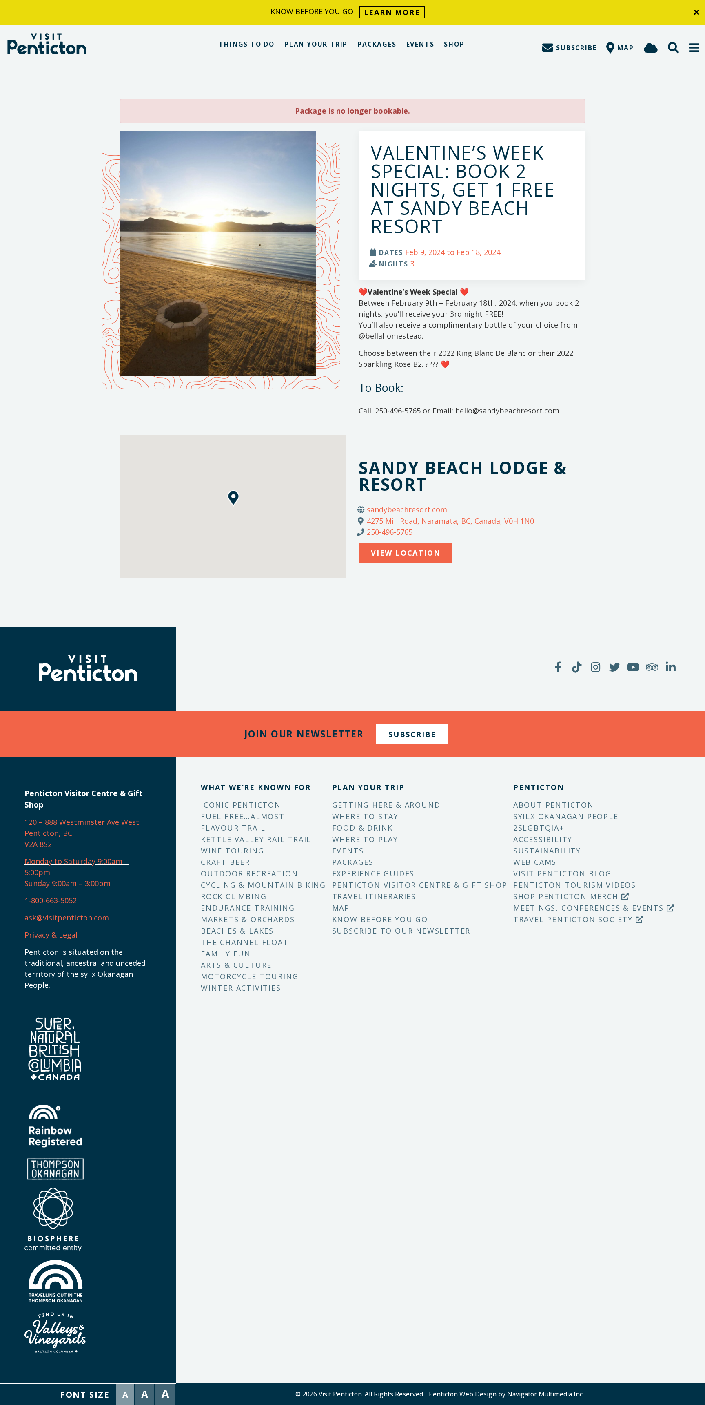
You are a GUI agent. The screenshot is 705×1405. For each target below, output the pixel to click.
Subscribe (412, 734)
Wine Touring (232, 851)
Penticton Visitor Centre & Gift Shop (420, 885)
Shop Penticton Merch (567, 896)
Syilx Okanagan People (566, 816)
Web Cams (534, 862)
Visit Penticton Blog (562, 873)
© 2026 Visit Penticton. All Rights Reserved (359, 1393)
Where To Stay (365, 816)
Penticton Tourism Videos (574, 885)
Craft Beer (225, 862)
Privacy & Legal (51, 935)
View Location (405, 553)
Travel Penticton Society (574, 919)
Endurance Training (248, 908)
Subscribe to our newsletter (401, 931)
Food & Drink (362, 828)
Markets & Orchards (248, 919)
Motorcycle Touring (249, 976)
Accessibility (542, 839)
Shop (454, 44)
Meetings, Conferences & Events (590, 908)
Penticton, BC (48, 833)
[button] (695, 47)
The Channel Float (245, 942)
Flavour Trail (233, 828)
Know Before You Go (380, 919)
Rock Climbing (233, 896)
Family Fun (226, 953)
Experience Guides (373, 873)
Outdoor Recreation (249, 873)
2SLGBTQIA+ (538, 828)
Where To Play (365, 839)
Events (420, 44)
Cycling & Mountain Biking (263, 885)
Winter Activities (241, 988)
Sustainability (547, 851)
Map (341, 908)
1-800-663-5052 (50, 900)
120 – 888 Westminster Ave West (81, 822)
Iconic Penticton (241, 805)
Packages (376, 44)
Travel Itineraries (374, 896)
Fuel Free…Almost (243, 816)
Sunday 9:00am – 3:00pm (67, 883)
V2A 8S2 (38, 844)
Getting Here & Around (386, 805)
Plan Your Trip (316, 44)
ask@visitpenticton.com (66, 918)
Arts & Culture (236, 965)
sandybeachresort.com (407, 509)
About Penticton (553, 805)
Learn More (392, 12)
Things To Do (247, 44)
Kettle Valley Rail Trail (256, 839)
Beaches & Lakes (237, 931)
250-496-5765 (389, 532)
